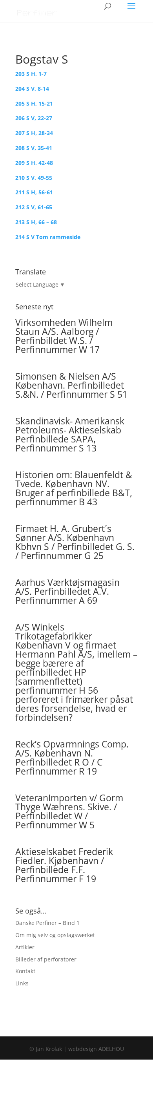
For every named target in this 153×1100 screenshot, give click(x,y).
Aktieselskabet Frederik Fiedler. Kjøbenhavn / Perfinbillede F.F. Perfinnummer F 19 (64, 865)
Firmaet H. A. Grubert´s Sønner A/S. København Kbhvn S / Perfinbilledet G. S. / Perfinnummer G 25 (75, 542)
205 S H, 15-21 (34, 103)
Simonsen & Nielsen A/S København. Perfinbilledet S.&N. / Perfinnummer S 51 (71, 385)
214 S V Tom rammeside (47, 237)
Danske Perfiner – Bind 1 (47, 922)
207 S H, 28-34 (34, 133)
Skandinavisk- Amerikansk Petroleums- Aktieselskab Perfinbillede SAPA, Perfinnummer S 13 (69, 434)
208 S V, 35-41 (33, 148)
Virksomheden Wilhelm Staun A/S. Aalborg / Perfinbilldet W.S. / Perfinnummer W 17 (64, 336)
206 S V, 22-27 (33, 118)
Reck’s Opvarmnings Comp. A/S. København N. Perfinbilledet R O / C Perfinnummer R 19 (72, 757)
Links (22, 983)
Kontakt (25, 971)
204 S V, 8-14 (32, 88)
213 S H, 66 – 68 (36, 222)
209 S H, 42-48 (34, 162)
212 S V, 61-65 (33, 207)
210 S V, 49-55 (33, 177)
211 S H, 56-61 (34, 192)
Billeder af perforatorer (45, 959)
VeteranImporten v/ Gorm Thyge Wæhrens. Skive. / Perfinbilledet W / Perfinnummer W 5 (69, 811)
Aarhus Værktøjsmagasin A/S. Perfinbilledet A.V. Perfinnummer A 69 (67, 591)
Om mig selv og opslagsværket (55, 935)
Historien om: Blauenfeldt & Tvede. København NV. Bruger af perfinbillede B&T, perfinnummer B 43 (73, 488)
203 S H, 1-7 (31, 73)
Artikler (25, 947)
